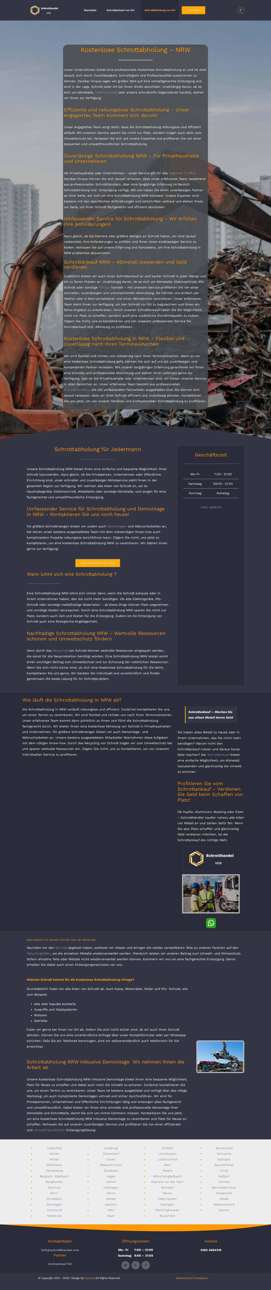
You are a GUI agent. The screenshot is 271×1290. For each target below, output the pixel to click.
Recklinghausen (167, 1210)
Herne (111, 1193)
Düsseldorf (111, 1153)
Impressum (201, 1278)
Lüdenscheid (167, 1159)
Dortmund (54, 1210)
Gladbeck (111, 1170)
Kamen (224, 1210)
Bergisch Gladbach (54, 1176)
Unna (224, 1170)
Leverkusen (167, 1153)
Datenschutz (184, 1278)
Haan (111, 1216)
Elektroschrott (106, 92)
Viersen (224, 1182)
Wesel (224, 1199)
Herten (111, 1199)
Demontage (116, 526)
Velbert (224, 1176)
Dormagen (54, 1204)
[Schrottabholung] (211, 848)
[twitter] (125, 1265)
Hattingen (110, 1187)
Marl (167, 1165)
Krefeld (167, 1148)
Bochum (54, 1187)
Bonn (54, 1193)
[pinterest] (146, 1265)
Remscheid (224, 1148)
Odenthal (54, 1148)
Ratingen (167, 1204)
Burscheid (167, 1216)
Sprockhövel (224, 1165)
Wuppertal (224, 1193)
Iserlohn (111, 1204)
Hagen (111, 1176)
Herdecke (54, 1216)
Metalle (104, 287)
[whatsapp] (211, 919)
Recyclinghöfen (39, 953)
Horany (89, 1278)
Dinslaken (54, 1199)
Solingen (224, 1159)
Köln (111, 1210)
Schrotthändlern (76, 390)
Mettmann (54, 1165)
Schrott (61, 948)
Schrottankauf (218, 755)
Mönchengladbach (167, 1176)
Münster (167, 1187)
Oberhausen (167, 1199)
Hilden (54, 1159)
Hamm (111, 1182)
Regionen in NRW (182, 173)
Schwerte (224, 1153)
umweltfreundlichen (49, 1130)
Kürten (54, 1153)
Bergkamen (54, 1182)
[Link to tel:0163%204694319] (241, 10)
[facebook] (135, 1265)
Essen (111, 1159)
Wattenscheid (224, 1204)
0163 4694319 (211, 507)
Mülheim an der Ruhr (167, 1182)
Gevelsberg (54, 1170)
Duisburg (111, 1148)
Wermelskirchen (224, 1187)
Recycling (60, 650)
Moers (167, 1170)
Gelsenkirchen (111, 1165)
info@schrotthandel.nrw (60, 1250)
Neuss (167, 1193)
